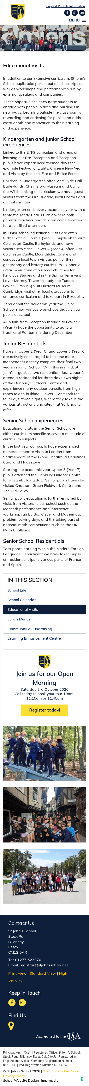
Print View (17, 973)
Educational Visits (22, 609)
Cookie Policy (68, 1071)
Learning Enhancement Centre (34, 638)
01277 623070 (28, 959)
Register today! (44, 710)
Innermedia (50, 1080)
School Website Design (21, 1080)
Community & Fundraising (29, 628)
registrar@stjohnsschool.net (44, 965)
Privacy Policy (14, 1076)
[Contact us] (82, 13)
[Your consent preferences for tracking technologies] (82, 1079)
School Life (16, 590)
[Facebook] (67, 13)
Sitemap (49, 1071)
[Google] (75, 13)
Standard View (43, 973)
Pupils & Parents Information (65, 6)
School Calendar (21, 599)
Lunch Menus (18, 619)
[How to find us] (11, 1028)
